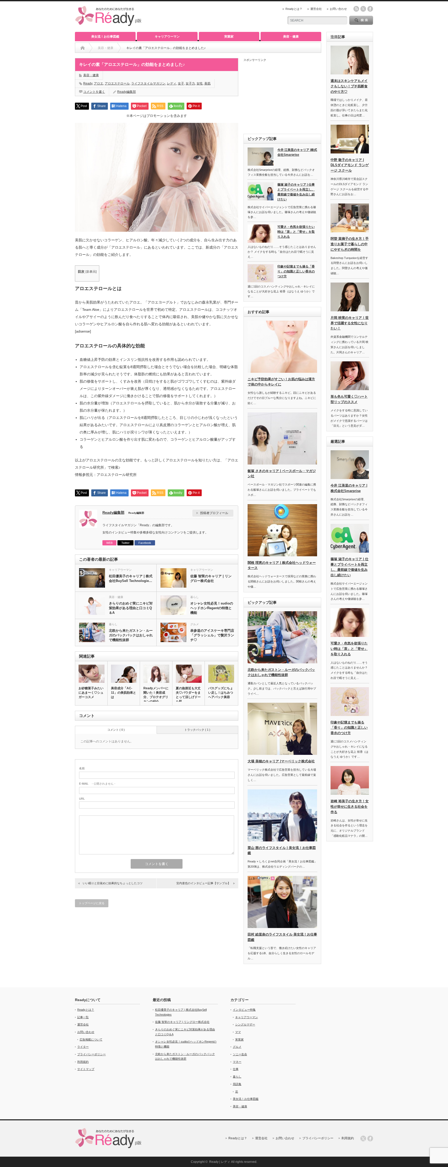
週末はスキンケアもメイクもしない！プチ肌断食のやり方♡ (349, 86)
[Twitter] (363, 1138)
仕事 (236, 1069)
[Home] (82, 48)
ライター (83, 1046)
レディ (171, 83)
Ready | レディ (219, 1162)
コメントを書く (94, 92)
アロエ (98, 83)
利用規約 (83, 1061)
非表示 (91, 271)
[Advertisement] (282, 95)
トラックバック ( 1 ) (197, 729)
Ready (87, 83)
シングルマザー (245, 1024)
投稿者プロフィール (214, 513)
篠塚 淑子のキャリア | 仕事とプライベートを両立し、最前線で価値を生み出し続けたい (296, 192)
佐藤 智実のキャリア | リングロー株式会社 (211, 578)
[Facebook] (370, 1138)
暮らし (194, 597)
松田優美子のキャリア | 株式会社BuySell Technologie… (130, 578)
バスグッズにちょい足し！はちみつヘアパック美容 (220, 692)
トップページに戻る (91, 903)
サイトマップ (85, 1069)
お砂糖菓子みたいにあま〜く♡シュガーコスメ (91, 692)
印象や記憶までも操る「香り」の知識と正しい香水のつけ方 (296, 271)
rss (356, 9)
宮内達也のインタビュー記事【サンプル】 (203, 883)
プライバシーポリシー (91, 1054)
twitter (363, 9)
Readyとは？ (293, 8)
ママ (238, 1032)
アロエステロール (117, 83)
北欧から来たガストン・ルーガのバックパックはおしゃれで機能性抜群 (131, 635)
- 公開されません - (97, 783)
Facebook (144, 542)
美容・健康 (291, 36)
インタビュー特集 (244, 1009)
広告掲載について (91, 1039)
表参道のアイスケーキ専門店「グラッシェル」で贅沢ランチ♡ (212, 635)
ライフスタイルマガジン (148, 83)
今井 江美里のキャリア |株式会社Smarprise (297, 152)
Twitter (125, 542)
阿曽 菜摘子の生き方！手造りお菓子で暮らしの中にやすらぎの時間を (350, 244)
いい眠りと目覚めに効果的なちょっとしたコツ (113, 883)
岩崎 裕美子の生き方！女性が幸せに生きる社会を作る (350, 806)
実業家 (229, 36)
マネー (237, 1061)
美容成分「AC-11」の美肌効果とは (123, 692)
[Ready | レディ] (108, 23)
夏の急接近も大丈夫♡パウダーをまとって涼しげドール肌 (188, 694)
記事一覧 (83, 1017)
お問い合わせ (338, 8)
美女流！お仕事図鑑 (105, 36)
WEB (109, 542)
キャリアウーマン (167, 36)
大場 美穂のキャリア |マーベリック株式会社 (281, 761)
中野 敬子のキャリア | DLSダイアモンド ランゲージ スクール (350, 165)
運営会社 (316, 8)
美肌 (207, 83)
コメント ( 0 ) (116, 729)
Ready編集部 (126, 92)
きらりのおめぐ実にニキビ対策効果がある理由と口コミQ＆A (131, 608)
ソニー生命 (240, 1054)
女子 (181, 83)
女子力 (190, 83)
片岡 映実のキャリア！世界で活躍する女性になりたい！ (350, 323)
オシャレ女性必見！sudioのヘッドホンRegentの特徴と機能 (211, 608)
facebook (370, 9)
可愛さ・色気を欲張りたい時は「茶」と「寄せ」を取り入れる (296, 231)
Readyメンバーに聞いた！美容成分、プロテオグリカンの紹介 (156, 694)
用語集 (237, 1084)
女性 (200, 83)
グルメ (194, 624)
